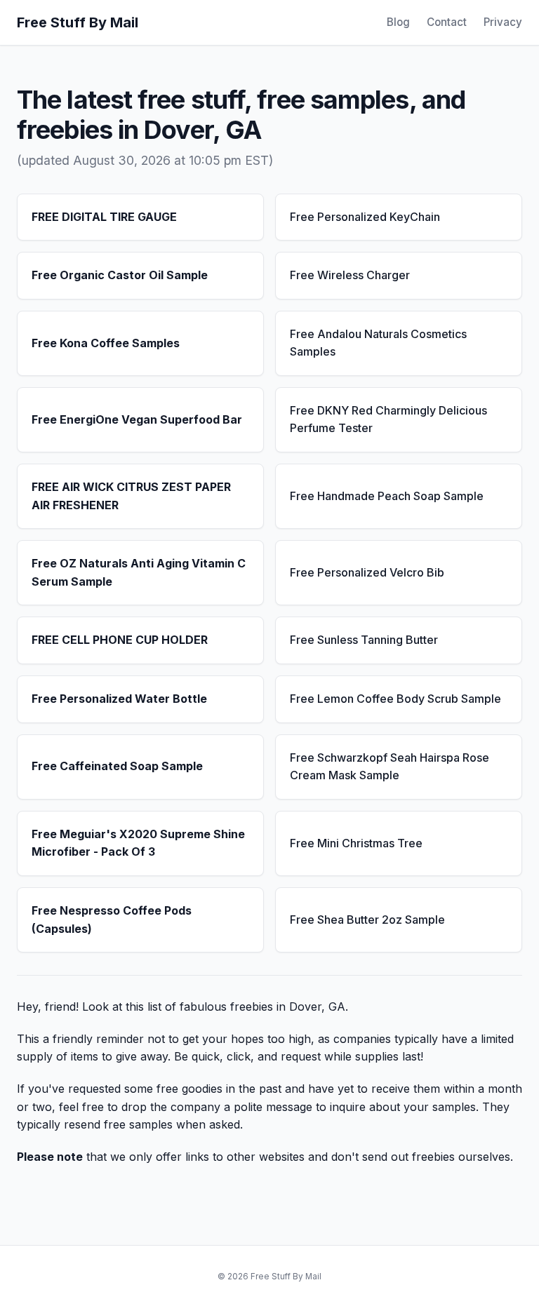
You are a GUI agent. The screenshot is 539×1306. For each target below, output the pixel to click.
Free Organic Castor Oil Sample (120, 275)
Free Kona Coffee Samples (106, 343)
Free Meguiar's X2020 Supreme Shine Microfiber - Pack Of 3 (138, 843)
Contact (447, 22)
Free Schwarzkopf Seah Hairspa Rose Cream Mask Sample (389, 766)
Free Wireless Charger (350, 275)
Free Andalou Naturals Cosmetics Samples (378, 343)
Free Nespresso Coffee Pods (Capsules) (112, 919)
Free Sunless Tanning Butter (364, 640)
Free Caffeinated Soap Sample (117, 766)
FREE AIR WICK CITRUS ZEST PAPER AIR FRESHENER (131, 496)
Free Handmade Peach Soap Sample (387, 496)
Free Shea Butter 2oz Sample (367, 920)
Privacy (503, 22)
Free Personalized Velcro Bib (367, 572)
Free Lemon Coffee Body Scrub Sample (395, 699)
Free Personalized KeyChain (365, 217)
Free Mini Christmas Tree (356, 843)
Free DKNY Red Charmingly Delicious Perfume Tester (388, 419)
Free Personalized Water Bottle (119, 699)
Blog (398, 22)
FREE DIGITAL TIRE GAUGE (104, 217)
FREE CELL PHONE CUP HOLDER (120, 640)
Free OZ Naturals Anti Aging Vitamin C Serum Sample (139, 572)
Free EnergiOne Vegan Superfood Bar (137, 419)
